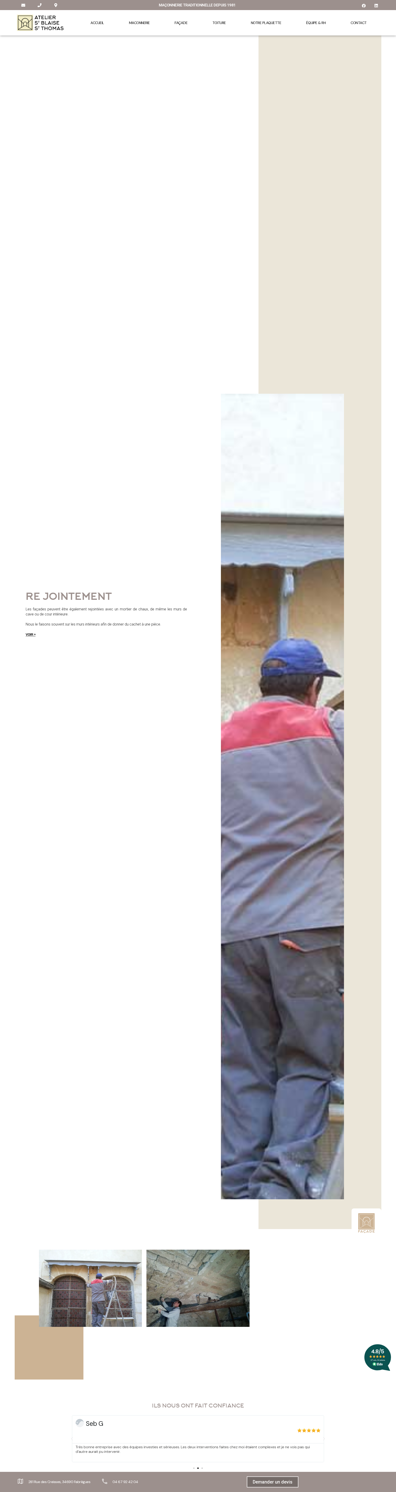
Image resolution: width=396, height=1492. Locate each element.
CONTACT (359, 22)
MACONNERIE (139, 22)
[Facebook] (364, 6)
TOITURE (219, 22)
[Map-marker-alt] (56, 5)
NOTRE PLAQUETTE (266, 22)
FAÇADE (181, 22)
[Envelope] (23, 5)
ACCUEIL (97, 22)
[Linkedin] (376, 6)
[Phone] (39, 5)
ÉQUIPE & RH (316, 22)
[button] (194, 1468)
